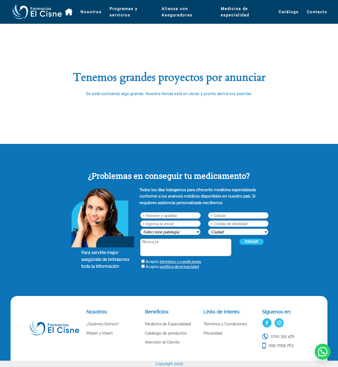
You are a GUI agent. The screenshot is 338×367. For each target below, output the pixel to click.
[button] (323, 352)
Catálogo (289, 12)
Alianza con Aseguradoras (177, 11)
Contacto (317, 12)
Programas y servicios (124, 11)
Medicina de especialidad (235, 11)
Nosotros (91, 12)
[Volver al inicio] (38, 12)
